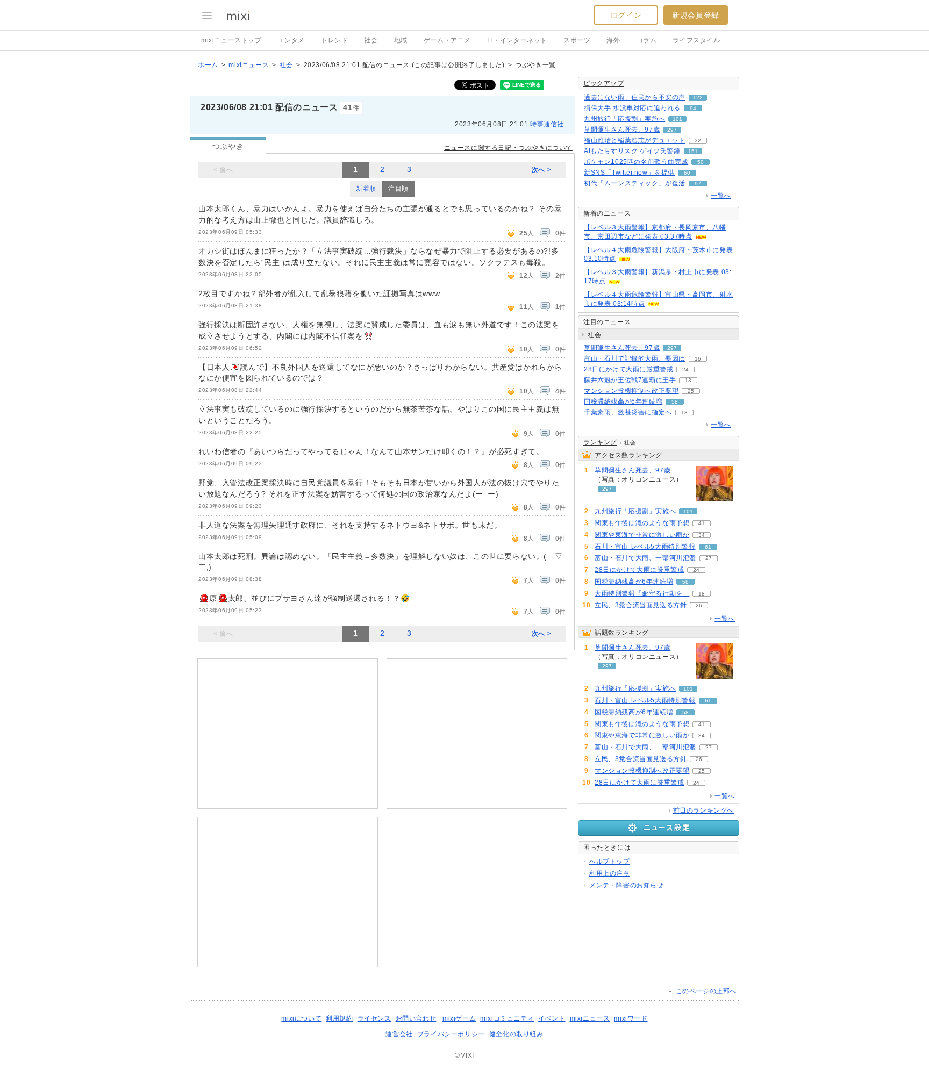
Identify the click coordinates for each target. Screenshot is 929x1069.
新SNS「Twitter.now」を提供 (629, 172)
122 (698, 98)
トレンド (334, 40)
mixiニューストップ (231, 40)
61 (708, 547)
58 (674, 402)
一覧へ (721, 195)
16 (698, 359)
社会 (370, 40)
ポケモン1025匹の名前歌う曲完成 (636, 162)
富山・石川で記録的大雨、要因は (634, 358)
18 (684, 412)
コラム (647, 40)
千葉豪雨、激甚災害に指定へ (628, 412)
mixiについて (301, 1018)
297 (672, 130)
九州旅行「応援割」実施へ (624, 119)
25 (691, 391)
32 (698, 141)
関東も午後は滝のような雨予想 (642, 523)
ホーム (208, 65)
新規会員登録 (695, 15)
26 (699, 605)
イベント (551, 1018)
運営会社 (398, 1034)
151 (693, 151)
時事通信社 (547, 124)
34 (701, 535)
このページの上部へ (706, 991)
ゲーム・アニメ (447, 40)
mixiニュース (248, 65)
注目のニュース (607, 322)
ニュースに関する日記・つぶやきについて (508, 148)
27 (708, 558)
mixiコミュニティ (507, 1018)
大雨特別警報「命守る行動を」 (642, 593)
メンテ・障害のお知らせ (626, 885)
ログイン (625, 15)
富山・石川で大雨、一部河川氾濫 (645, 558)
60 (687, 173)
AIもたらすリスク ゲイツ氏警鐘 (632, 151)
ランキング (600, 442)
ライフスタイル (696, 40)
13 (688, 380)
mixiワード (630, 1018)
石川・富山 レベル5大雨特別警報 (645, 546)
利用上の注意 (609, 873)
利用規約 (339, 1018)
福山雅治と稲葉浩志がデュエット (634, 140)
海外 (613, 40)
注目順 (398, 188)
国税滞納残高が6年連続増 (623, 401)
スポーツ (576, 40)
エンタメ (291, 40)
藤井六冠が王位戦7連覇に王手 (630, 380)
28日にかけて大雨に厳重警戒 (628, 369)
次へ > (541, 170)
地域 (401, 40)
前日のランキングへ (703, 810)
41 (701, 523)
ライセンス (374, 1018)
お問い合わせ (416, 1018)
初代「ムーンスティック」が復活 (634, 183)
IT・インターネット (517, 40)
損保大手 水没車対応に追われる (632, 108)
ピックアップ (603, 83)
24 (685, 369)
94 (693, 108)
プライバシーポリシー (451, 1034)
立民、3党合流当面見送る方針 (641, 605)
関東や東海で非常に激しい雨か (642, 535)
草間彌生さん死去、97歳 (622, 129)
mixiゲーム (459, 1018)
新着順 (366, 188)
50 (700, 162)
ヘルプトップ (609, 861)
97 (698, 183)
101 (677, 119)
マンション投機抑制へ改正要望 (631, 390)
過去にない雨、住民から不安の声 (634, 97)
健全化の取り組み (516, 1034)
